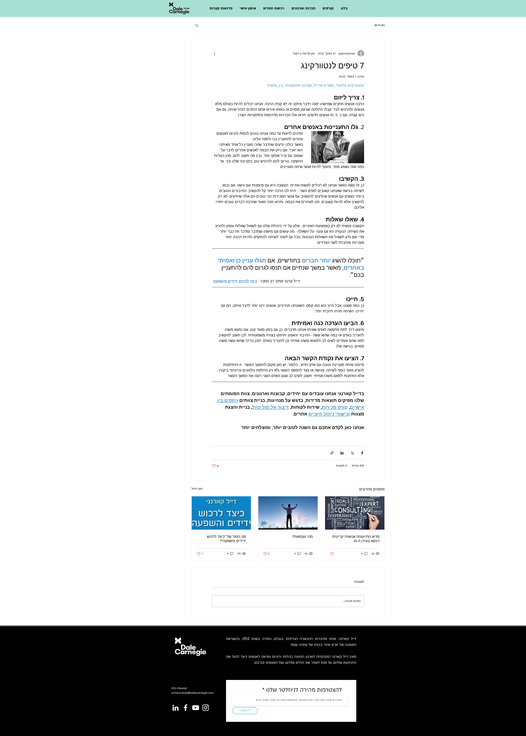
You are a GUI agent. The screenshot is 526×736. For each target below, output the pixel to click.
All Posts (379, 25)
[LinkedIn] (175, 707)
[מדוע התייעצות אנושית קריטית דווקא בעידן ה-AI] (354, 513)
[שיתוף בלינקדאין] (342, 453)
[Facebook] (185, 707)
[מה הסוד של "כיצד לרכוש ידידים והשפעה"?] (221, 513)
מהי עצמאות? (302, 537)
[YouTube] (195, 707)
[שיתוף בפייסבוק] (362, 453)
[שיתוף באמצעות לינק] (332, 453)
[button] (328, 8)
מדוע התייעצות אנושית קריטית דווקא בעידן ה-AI (356, 539)
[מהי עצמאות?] (288, 513)
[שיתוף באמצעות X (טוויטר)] (352, 453)
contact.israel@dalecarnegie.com (192, 693)
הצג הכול (197, 488)
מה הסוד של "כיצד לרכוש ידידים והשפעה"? (226, 539)
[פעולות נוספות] (214, 53)
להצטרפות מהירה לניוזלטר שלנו (303, 690)
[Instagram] (205, 707)
